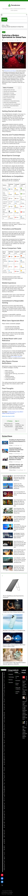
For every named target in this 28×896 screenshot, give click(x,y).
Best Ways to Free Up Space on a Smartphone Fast (14, 630)
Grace (4, 40)
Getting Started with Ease (9, 89)
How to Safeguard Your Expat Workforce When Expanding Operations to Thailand (16, 458)
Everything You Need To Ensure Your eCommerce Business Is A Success (17, 441)
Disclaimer (18, 680)
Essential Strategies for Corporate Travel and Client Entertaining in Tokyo (16, 449)
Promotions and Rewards (9, 96)
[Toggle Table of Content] (18, 88)
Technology (11, 677)
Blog (4, 32)
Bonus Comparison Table (9, 97)
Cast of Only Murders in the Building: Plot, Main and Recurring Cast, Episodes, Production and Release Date (20, 502)
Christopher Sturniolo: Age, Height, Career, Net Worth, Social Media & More (16, 466)
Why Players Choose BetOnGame (11, 105)
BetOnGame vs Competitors (10, 94)
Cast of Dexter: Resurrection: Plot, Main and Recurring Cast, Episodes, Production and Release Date (20, 527)
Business (11, 679)
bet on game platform (16, 356)
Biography (11, 674)
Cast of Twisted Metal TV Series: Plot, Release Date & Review (20, 493)
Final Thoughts (7, 107)
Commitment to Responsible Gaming (11, 100)
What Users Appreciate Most (10, 102)
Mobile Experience (8, 99)
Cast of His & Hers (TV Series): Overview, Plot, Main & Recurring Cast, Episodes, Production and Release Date (20, 544)
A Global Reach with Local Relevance (12, 104)
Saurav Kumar (13, 470)
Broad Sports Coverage (9, 93)
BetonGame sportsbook (10, 70)
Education (11, 682)
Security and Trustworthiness (10, 91)
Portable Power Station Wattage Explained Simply (13, 612)
